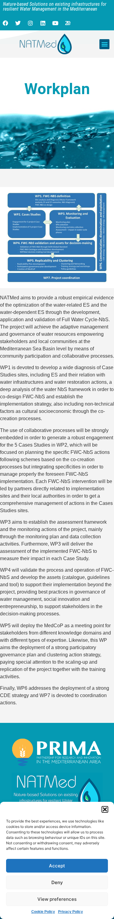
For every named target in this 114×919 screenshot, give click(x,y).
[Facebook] (5, 23)
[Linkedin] (42, 23)
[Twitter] (17, 23)
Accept (57, 866)
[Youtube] (55, 23)
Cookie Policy (43, 912)
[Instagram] (30, 23)
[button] (105, 809)
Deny (57, 882)
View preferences (57, 899)
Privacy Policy (70, 912)
